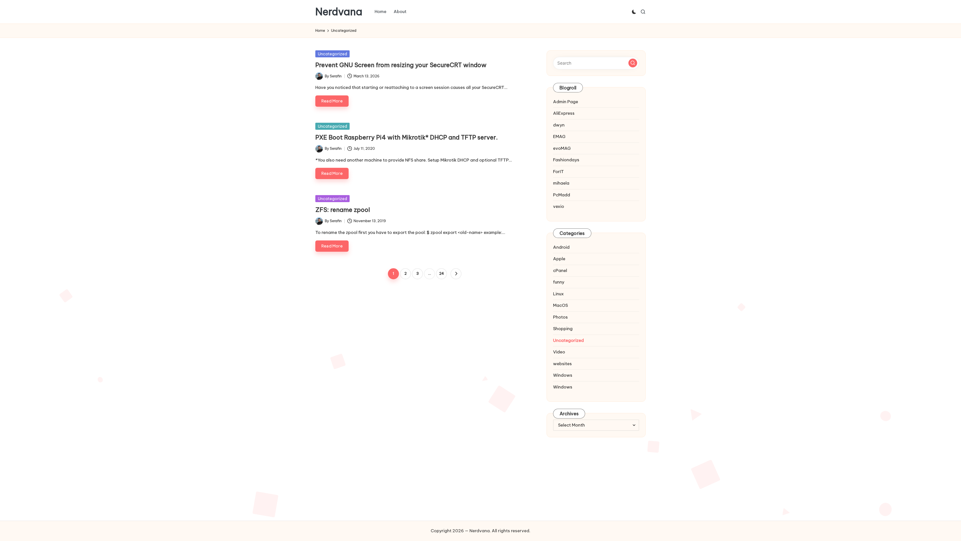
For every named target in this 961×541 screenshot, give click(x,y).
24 (441, 273)
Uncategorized (332, 53)
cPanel (560, 270)
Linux (558, 294)
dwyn (559, 125)
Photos (560, 317)
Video (559, 352)
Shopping (563, 328)
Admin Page (565, 101)
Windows (562, 375)
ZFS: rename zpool (342, 209)
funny (558, 282)
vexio (558, 206)
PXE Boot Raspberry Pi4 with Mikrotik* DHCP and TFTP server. (406, 137)
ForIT (558, 171)
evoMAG (562, 148)
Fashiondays (566, 160)
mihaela (561, 183)
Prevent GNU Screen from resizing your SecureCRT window (401, 65)
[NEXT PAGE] (455, 273)
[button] (455, 273)
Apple (559, 258)
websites (562, 363)
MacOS (560, 305)
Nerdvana (338, 11)
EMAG (559, 136)
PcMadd (561, 195)
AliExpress (564, 113)
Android (561, 247)
